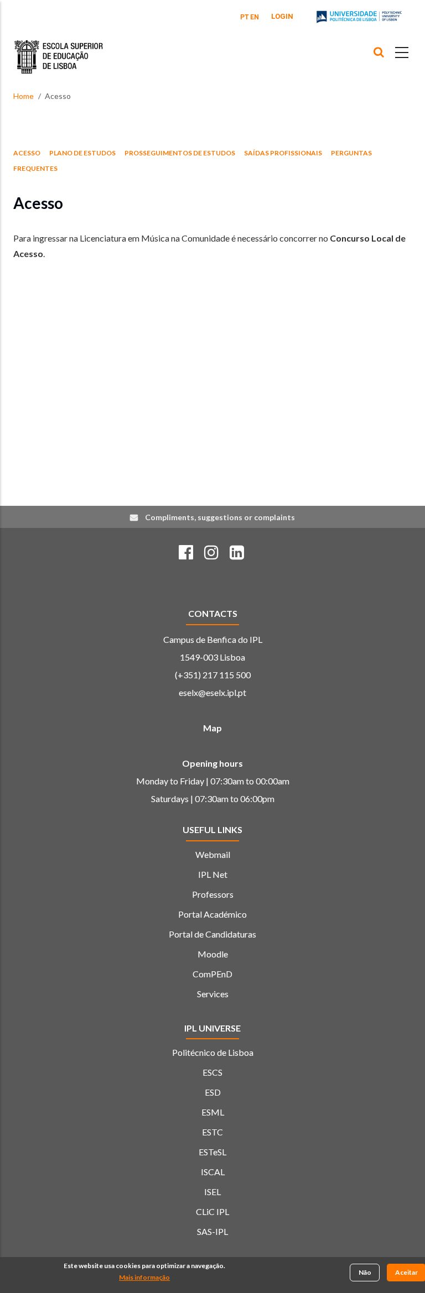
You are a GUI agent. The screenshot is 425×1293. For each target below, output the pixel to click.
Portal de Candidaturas (212, 934)
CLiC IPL (212, 1211)
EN (254, 17)
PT (244, 17)
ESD (213, 1092)
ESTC (212, 1132)
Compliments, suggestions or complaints (220, 517)
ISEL (212, 1191)
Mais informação (144, 1277)
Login (282, 16)
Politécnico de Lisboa (212, 1052)
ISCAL (213, 1171)
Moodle (213, 954)
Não (365, 1272)
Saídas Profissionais (283, 153)
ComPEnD (212, 974)
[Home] (58, 48)
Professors (213, 894)
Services (213, 993)
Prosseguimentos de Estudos (180, 153)
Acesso (26, 153)
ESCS (212, 1072)
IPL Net (212, 874)
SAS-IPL (212, 1231)
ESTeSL (212, 1152)
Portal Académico (212, 914)
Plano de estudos (82, 153)
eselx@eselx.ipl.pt (212, 692)
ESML (212, 1112)
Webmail (212, 854)
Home (23, 96)
